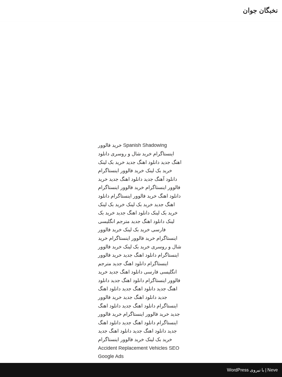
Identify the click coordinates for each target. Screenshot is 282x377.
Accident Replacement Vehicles (132, 348)
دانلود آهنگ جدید (160, 179)
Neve (272, 370)
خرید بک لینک (111, 162)
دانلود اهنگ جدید (142, 162)
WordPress (238, 370)
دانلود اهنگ (169, 196)
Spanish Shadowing (145, 145)
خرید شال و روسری (131, 153)
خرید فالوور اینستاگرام (121, 170)
